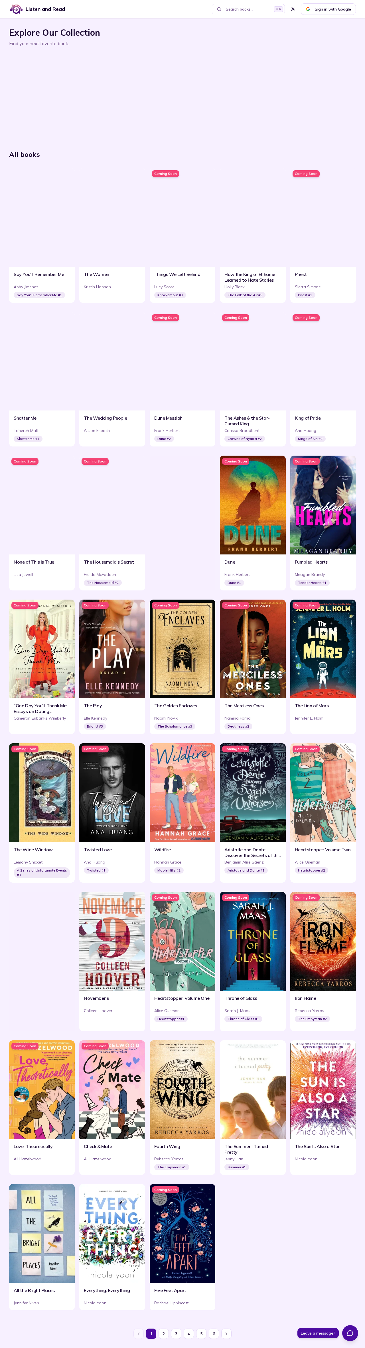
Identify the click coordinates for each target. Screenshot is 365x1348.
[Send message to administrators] (350, 1333)
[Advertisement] (180, 96)
